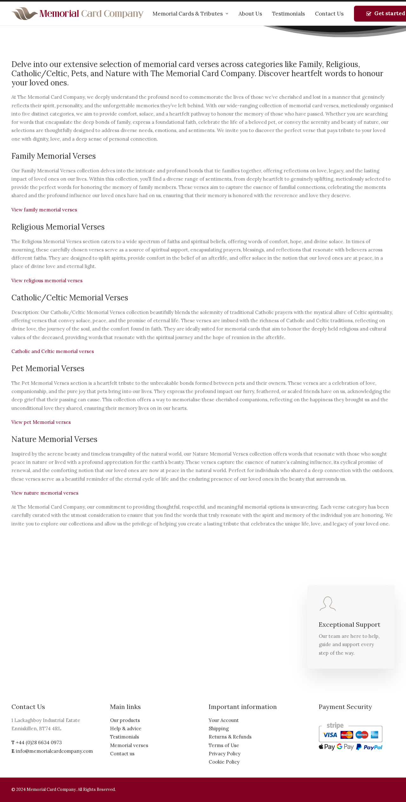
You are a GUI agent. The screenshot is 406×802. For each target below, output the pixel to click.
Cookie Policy (224, 762)
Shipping (219, 728)
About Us (250, 13)
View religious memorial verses (46, 280)
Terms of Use (224, 745)
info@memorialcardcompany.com (54, 751)
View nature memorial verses (44, 493)
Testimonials (288, 13)
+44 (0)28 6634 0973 (39, 742)
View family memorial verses (44, 210)
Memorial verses (129, 745)
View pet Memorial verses (41, 422)
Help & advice (125, 728)
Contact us (122, 754)
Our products (125, 720)
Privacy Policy (224, 754)
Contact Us (329, 13)
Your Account (224, 720)
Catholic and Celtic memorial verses (52, 351)
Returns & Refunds (230, 737)
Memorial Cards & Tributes (188, 13)
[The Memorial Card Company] (77, 13)
